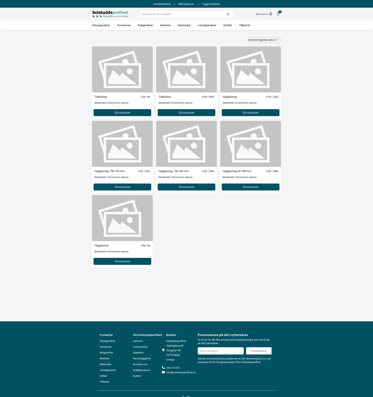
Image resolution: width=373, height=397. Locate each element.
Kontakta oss (140, 364)
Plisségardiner (101, 25)
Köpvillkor (138, 352)
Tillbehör (244, 25)
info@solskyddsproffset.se (181, 372)
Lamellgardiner (207, 25)
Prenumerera (258, 350)
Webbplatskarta (141, 370)
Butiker (137, 375)
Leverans (138, 341)
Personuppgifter (142, 358)
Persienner (124, 25)
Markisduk (184, 25)
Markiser (104, 358)
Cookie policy (140, 346)
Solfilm (227, 25)
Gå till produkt (122, 112)
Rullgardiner (145, 25)
